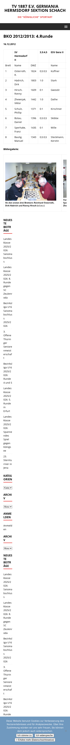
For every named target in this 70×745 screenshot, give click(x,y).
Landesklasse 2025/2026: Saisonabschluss (7, 250)
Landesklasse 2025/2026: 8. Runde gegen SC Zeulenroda (7, 282)
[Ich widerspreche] (65, 730)
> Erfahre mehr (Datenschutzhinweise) (35, 740)
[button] (65, 26)
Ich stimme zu (25, 735)
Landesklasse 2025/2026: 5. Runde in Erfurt (7, 399)
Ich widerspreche (44, 735)
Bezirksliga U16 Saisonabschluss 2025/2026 (7, 314)
